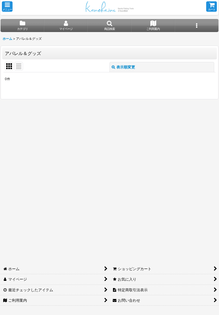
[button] (7, 6)
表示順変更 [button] (125, 67)
